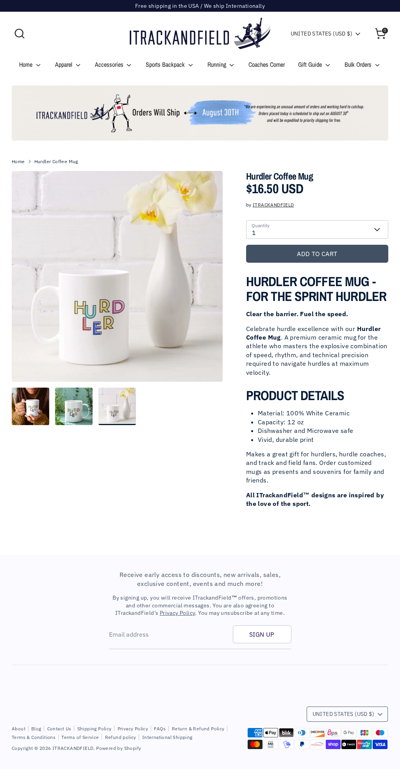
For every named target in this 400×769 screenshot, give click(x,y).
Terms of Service (80, 737)
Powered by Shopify (118, 748)
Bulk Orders (359, 64)
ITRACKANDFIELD (273, 205)
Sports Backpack (166, 64)
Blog (36, 729)
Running (217, 64)
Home (26, 64)
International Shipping (167, 737)
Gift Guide (310, 64)
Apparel (64, 64)
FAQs (160, 729)
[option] (200, 113)
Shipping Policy (94, 729)
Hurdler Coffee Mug (56, 161)
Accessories (110, 64)
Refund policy (120, 737)
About (18, 729)
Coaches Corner (266, 64)
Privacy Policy (177, 612)
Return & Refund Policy (198, 729)
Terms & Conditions (33, 737)
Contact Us (59, 729)
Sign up (262, 634)
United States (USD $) (321, 33)
